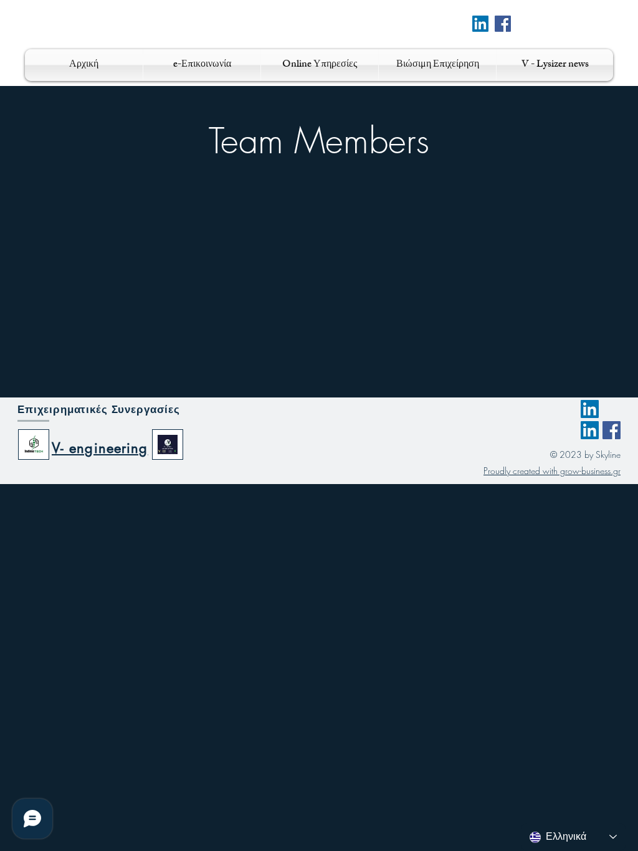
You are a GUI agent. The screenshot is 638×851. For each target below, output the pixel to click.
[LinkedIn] (590, 409)
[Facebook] (503, 24)
